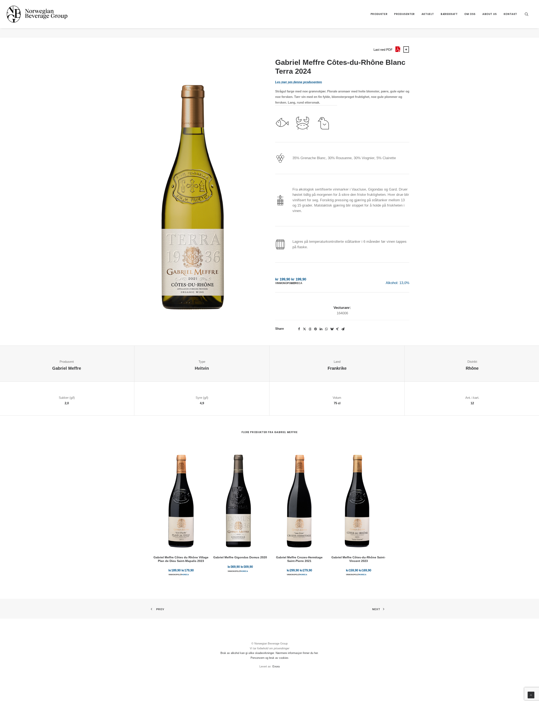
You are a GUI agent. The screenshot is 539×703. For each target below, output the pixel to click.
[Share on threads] (309, 329)
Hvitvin (202, 368)
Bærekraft (449, 14)
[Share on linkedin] (320, 329)
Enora (276, 666)
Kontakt (510, 14)
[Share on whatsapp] (326, 329)
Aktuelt (428, 14)
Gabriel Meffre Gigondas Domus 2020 (240, 557)
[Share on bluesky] (331, 329)
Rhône (472, 368)
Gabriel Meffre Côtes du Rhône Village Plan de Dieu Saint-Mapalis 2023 (180, 559)
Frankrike (337, 368)
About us (489, 14)
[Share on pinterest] (315, 329)
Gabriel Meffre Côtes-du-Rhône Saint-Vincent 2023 (358, 559)
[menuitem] (379, 14)
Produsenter (404, 14)
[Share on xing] (337, 329)
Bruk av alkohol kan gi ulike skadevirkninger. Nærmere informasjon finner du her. (269, 653)
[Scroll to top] (531, 694)
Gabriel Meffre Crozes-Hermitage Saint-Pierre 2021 (299, 559)
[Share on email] (342, 329)
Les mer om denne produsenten (298, 82)
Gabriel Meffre (66, 368)
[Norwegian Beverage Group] (37, 14)
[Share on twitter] (304, 329)
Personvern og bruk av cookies (269, 657)
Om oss (470, 14)
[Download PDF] (398, 51)
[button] (528, 14)
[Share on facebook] (299, 329)
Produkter (379, 14)
